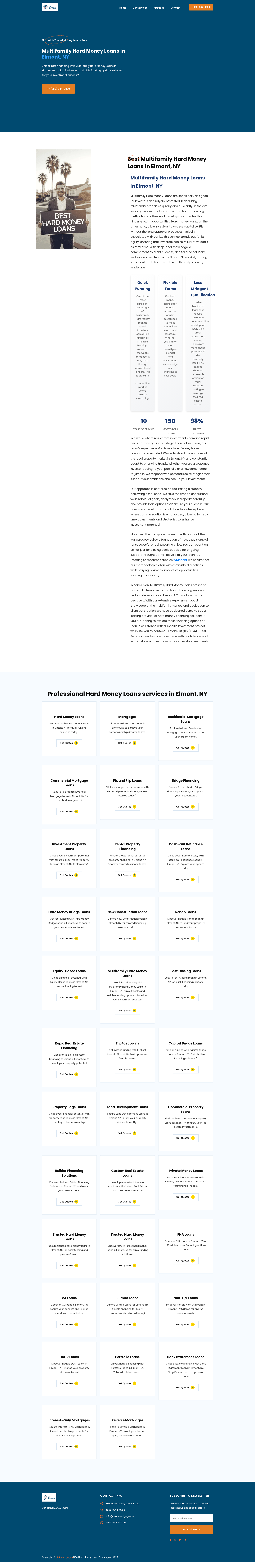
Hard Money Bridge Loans (69, 912)
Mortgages (127, 717)
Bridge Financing (186, 780)
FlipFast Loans (127, 1043)
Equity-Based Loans (69, 971)
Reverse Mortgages (127, 1420)
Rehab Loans (185, 912)
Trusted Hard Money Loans (69, 1237)
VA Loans (69, 1298)
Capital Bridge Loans (186, 1043)
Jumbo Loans (127, 1298)
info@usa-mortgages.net (120, 1516)
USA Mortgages (64, 1557)
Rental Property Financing (127, 846)
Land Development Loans (127, 1107)
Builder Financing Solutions (69, 1173)
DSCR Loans (69, 1357)
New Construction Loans (127, 912)
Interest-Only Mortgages (69, 1420)
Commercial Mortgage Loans (69, 783)
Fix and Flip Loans (127, 780)
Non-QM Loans (186, 1298)
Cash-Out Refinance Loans (186, 846)
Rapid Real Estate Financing (69, 1045)
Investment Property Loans (69, 846)
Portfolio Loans (127, 1357)
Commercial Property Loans (185, 1109)
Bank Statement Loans (185, 1357)
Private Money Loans (186, 1171)
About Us (159, 7)
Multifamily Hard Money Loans (127, 973)
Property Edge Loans (69, 1107)
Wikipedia (180, 560)
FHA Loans (185, 1234)
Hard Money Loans (69, 717)
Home (122, 7)
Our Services (140, 7)
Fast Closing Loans (185, 971)
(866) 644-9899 (201, 7)
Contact (175, 7)
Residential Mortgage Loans (185, 719)
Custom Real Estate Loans (127, 1173)
